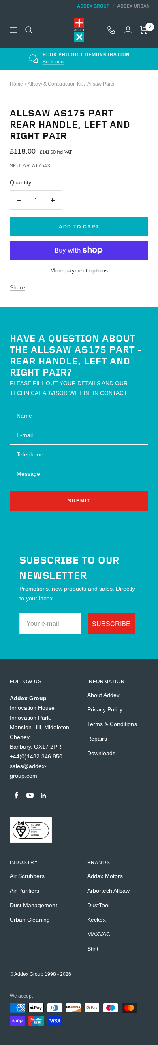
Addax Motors (105, 876)
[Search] (28, 30)
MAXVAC (98, 934)
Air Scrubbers (27, 876)
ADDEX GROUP (93, 6)
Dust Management (33, 905)
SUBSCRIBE (111, 623)
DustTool (98, 905)
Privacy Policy (104, 709)
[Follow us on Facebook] (16, 795)
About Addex (103, 695)
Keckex (96, 919)
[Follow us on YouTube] (29, 795)
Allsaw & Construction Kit (55, 84)
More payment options (79, 270)
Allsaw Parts (100, 84)
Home (16, 84)
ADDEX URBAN (133, 6)
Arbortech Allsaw (108, 890)
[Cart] (144, 30)
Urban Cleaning (30, 919)
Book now (53, 62)
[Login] (128, 29)
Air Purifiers (24, 890)
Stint (92, 949)
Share (17, 287)
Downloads (101, 753)
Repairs (97, 738)
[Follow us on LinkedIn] (43, 795)
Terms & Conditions (112, 724)
